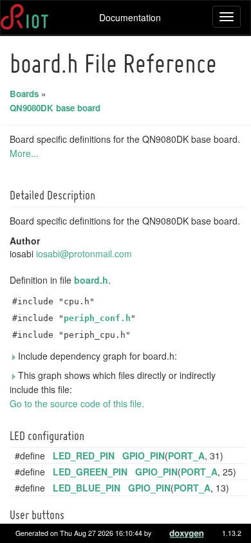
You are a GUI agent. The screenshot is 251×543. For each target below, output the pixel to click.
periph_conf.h (97, 318)
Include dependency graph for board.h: (96, 355)
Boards (24, 93)
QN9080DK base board (55, 108)
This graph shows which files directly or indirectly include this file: (113, 382)
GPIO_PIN (143, 455)
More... (24, 153)
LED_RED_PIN (84, 455)
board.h (91, 279)
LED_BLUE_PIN (86, 487)
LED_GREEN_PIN (90, 471)
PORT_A (186, 455)
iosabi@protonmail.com (84, 253)
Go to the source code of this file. (77, 403)
